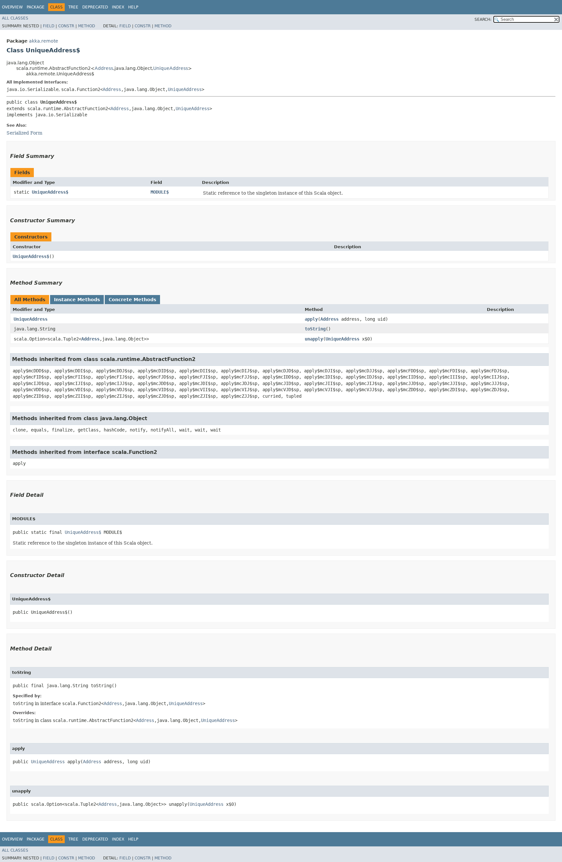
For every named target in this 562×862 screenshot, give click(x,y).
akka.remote (43, 41)
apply (311, 319)
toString (315, 328)
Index (118, 7)
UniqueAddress (170, 68)
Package (36, 7)
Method (86, 26)
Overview (12, 7)
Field (48, 26)
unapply (314, 338)
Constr (66, 26)
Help (133, 7)
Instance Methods (77, 299)
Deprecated (95, 7)
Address (104, 68)
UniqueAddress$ (50, 192)
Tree (73, 7)
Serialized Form (24, 132)
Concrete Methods (132, 299)
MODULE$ (160, 192)
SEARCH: (483, 19)
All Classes (15, 18)
